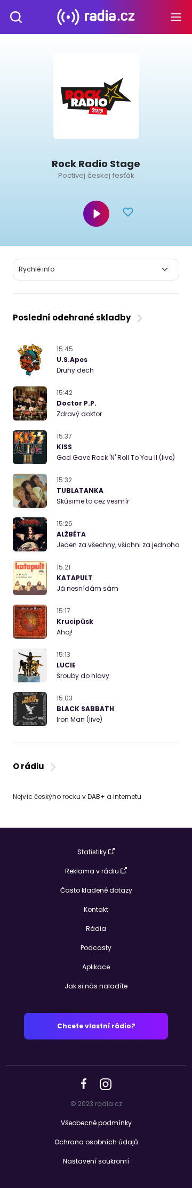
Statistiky (92, 851)
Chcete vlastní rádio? (96, 1025)
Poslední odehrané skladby (73, 317)
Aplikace (96, 966)
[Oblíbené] (128, 213)
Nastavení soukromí (96, 1161)
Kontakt (96, 909)
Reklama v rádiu (92, 871)
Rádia (96, 928)
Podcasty (96, 947)
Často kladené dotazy (96, 890)
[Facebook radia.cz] (83, 1083)
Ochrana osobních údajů (96, 1141)
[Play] (96, 214)
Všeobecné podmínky (96, 1122)
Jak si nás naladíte (96, 986)
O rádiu (30, 766)
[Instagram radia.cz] (105, 1083)
